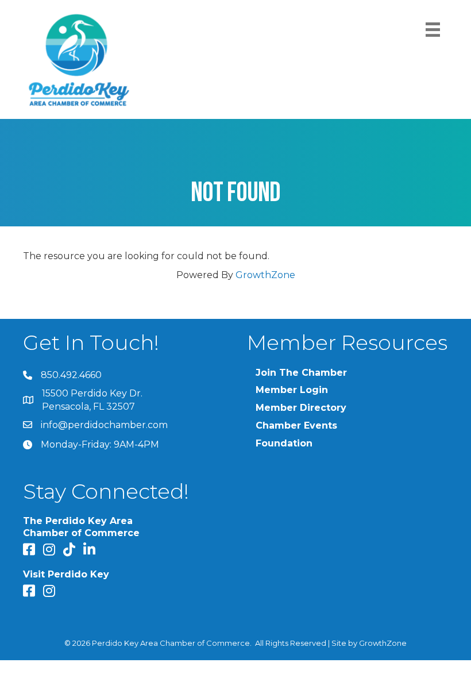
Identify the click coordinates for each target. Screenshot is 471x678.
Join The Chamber (301, 372)
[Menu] (433, 29)
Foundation (284, 443)
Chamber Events (296, 425)
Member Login (292, 389)
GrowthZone (265, 274)
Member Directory (301, 407)
